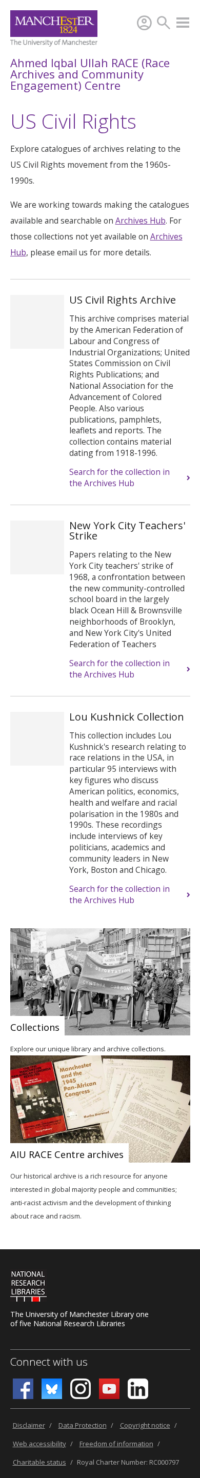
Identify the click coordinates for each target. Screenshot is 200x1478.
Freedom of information (116, 1443)
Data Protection (82, 1425)
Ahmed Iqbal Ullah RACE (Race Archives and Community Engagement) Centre (90, 74)
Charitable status (39, 1462)
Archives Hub (140, 220)
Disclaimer (29, 1425)
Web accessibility (39, 1443)
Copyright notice (145, 1425)
